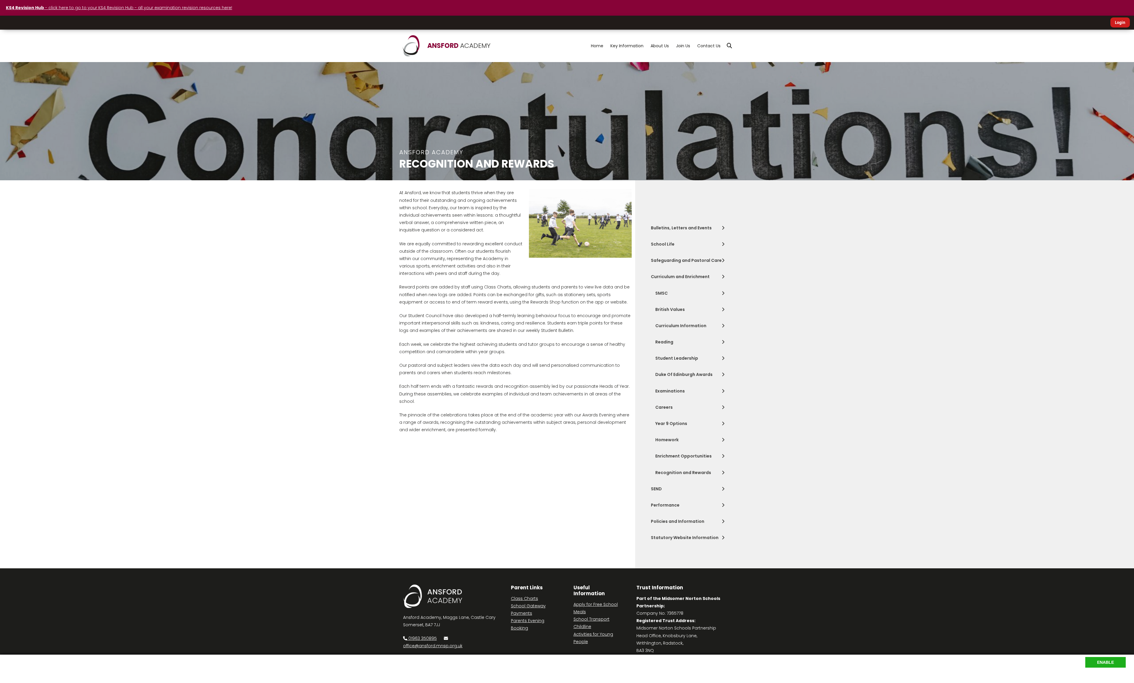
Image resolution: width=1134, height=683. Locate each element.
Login (1120, 22)
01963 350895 (422, 638)
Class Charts (524, 598)
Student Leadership (676, 358)
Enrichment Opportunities (683, 456)
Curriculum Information (680, 326)
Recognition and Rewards (683, 473)
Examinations (670, 391)
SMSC (661, 293)
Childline (582, 627)
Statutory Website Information (684, 538)
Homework (667, 440)
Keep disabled (1110, 674)
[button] (729, 45)
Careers (664, 407)
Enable (1105, 662)
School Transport (591, 619)
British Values (670, 309)
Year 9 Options (671, 423)
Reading (664, 342)
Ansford (459, 45)
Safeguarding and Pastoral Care (686, 260)
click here (455, 666)
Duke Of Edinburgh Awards (684, 374)
